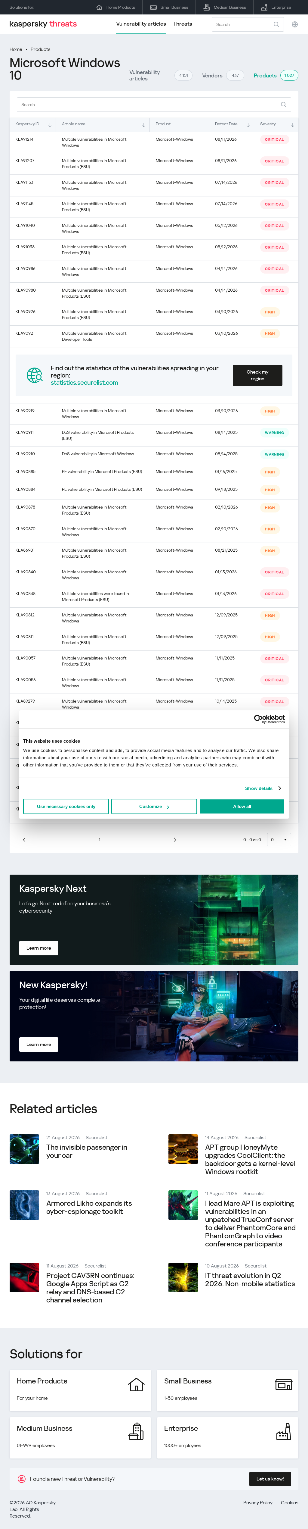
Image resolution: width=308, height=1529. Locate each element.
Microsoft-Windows (174, 139)
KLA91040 (25, 225)
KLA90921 (25, 333)
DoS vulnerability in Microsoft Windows (98, 453)
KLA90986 (25, 268)
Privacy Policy (258, 1503)
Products (41, 49)
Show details (259, 788)
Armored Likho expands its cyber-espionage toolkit (89, 1207)
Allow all (242, 806)
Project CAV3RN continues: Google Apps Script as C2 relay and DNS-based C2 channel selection (90, 1287)
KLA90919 (25, 410)
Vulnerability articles (141, 23)
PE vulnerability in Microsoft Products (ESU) (102, 471)
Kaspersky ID (27, 123)
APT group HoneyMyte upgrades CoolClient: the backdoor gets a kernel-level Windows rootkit (250, 1159)
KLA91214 (24, 139)
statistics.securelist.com (84, 382)
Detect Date (226, 123)
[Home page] (46, 24)
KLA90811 (25, 636)
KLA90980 (26, 290)
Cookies (289, 1503)
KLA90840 (26, 571)
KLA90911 (25, 432)
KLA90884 (25, 489)
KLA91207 (25, 160)
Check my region (258, 375)
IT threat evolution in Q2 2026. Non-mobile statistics (250, 1279)
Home (16, 49)
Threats (182, 23)
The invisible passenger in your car (86, 1151)
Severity (268, 123)
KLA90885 (25, 471)
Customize (150, 806)
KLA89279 (25, 701)
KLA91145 (24, 203)
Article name (73, 123)
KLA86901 (25, 550)
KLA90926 (25, 311)
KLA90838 (25, 593)
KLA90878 (25, 507)
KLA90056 (26, 679)
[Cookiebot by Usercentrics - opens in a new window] (258, 719)
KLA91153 (24, 182)
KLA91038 (25, 246)
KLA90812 (25, 615)
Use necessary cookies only (66, 806)
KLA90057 (25, 658)
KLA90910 (25, 453)
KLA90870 (25, 528)
